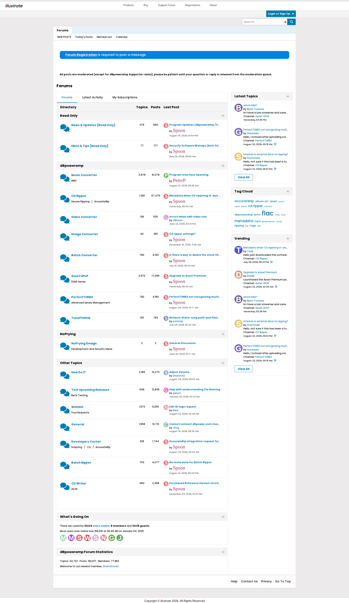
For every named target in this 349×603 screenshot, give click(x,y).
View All (243, 177)
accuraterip (244, 201)
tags (253, 225)
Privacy (266, 581)
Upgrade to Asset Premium (187, 275)
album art (261, 201)
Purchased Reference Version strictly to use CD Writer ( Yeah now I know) (219, 483)
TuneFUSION (80, 318)
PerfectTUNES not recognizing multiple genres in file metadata (212, 296)
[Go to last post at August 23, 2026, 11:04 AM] (274, 169)
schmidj (178, 321)
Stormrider (253, 158)
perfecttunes (268, 221)
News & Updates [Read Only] (93, 125)
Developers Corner (86, 442)
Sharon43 (179, 375)
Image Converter (84, 234)
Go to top (283, 581)
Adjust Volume (179, 372)
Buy (146, 5)
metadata (243, 220)
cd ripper (255, 206)
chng (176, 427)
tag (246, 226)
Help (234, 581)
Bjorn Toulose (255, 109)
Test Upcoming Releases (90, 390)
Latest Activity (92, 97)
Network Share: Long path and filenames (197, 317)
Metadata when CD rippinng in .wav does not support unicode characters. (220, 195)
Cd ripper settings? (182, 234)
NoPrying (68, 334)
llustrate (13, 6)
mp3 (257, 221)
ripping (239, 225)
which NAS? (250, 105)
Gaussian (253, 133)
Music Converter (84, 175)
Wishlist (77, 407)
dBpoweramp (71, 165)
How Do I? (78, 372)
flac (268, 213)
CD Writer (78, 483)
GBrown (178, 220)
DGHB (250, 276)
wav (259, 226)
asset (273, 201)
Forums (62, 30)
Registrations (192, 5)
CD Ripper (78, 196)
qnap (279, 221)
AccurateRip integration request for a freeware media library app (214, 441)
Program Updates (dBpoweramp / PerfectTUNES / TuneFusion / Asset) (216, 124)
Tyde (250, 251)
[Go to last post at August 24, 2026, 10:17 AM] (274, 144)
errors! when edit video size (188, 216)
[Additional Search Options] (285, 22)
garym (177, 393)
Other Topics (71, 363)
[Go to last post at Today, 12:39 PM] (271, 262)
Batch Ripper (81, 463)
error (257, 215)
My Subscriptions (124, 97)
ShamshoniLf (111, 566)
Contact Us (249, 581)
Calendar (121, 37)
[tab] (67, 97)
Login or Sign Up (279, 13)
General (77, 424)
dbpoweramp (243, 215)
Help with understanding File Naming (194, 389)
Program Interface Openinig (188, 174)
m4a (277, 215)
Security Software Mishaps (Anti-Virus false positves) (206, 145)
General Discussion (182, 343)
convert (268, 206)
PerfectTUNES (82, 297)
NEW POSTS (64, 37)
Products (128, 5)
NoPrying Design (84, 343)
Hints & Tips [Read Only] (89, 146)
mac (283, 215)
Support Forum (166, 5)
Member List (104, 37)
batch (244, 206)
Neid (175, 410)
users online (101, 526)
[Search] (291, 22)
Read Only (69, 115)
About (213, 5)
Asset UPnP (79, 276)
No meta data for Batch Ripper (190, 462)
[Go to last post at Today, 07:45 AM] (276, 287)
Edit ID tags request (182, 406)
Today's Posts (84, 37)
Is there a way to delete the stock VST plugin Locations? (207, 255)
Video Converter (84, 217)
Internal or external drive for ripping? (265, 154)
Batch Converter (84, 255)
